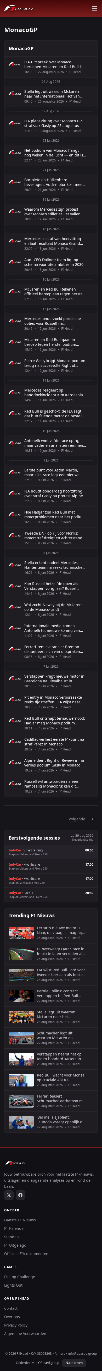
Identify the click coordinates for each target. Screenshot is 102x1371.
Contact (11, 1308)
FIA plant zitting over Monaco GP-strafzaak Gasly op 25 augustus (53, 123)
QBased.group (48, 1362)
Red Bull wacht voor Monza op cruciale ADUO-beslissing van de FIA (60, 1077)
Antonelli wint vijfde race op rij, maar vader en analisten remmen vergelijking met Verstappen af (53, 443)
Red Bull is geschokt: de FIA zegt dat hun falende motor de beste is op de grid (54, 413)
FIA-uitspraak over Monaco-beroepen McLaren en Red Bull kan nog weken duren (55, 64)
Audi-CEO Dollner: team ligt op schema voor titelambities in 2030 (53, 262)
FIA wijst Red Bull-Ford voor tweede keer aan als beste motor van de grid (61, 972)
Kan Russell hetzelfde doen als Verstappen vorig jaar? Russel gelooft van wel (51, 586)
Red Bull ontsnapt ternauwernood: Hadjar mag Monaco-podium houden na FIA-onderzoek (54, 720)
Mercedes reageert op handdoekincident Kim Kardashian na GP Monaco (54, 392)
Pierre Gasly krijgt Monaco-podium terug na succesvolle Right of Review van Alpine (54, 363)
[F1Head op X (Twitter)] (9, 1195)
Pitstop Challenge (19, 1276)
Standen (11, 1236)
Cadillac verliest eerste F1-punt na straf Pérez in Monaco (54, 741)
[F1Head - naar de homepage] (18, 8)
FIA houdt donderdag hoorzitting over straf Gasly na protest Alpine (53, 493)
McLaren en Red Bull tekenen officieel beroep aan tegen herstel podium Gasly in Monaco (54, 291)
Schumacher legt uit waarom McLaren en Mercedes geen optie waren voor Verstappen (61, 1035)
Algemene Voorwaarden (25, 1333)
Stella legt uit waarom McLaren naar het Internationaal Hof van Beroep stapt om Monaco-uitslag (53, 93)
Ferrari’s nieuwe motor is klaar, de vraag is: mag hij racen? (59, 930)
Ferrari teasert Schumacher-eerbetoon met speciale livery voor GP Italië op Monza (61, 1098)
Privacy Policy (15, 1325)
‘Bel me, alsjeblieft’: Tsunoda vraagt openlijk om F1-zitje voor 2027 (61, 1119)
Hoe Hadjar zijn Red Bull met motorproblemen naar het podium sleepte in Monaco (54, 514)
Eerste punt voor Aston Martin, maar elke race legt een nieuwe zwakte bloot (52, 472)
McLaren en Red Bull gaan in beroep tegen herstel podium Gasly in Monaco (50, 342)
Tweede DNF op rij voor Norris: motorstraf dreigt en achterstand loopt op (53, 535)
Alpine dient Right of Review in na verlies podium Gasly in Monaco (54, 762)
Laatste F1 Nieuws (20, 1219)
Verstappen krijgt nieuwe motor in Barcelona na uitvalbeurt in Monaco (54, 678)
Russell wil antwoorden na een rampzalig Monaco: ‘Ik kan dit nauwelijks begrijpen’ (51, 783)
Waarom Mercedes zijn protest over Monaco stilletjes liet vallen (52, 211)
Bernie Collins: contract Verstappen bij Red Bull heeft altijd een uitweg (57, 993)
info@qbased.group (82, 1353)
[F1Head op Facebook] (20, 1195)
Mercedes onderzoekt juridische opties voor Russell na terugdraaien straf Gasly (52, 321)
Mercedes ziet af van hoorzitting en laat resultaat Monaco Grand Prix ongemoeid (52, 241)
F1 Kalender (14, 1228)
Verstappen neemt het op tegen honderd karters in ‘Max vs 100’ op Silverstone (60, 1056)
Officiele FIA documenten (26, 1253)
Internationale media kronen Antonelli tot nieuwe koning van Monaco (52, 628)
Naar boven (74, 1362)
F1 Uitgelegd (15, 1245)
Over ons (12, 1316)
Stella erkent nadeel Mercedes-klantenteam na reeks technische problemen (53, 565)
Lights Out (13, 1285)
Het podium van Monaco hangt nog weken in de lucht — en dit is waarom (53, 152)
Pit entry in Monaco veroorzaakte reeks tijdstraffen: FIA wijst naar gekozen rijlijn (53, 699)
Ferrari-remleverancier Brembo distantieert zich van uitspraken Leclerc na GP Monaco (52, 649)
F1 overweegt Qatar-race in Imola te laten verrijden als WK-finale (60, 951)
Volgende (77, 818)
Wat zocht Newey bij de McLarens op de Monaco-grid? (53, 607)
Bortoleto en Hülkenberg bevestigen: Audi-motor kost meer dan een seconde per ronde (54, 182)
